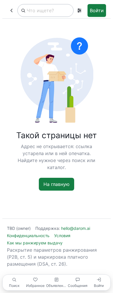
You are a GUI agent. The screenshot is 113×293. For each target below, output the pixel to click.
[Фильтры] (79, 10)
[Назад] (11, 10)
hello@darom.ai (75, 228)
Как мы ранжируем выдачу (35, 242)
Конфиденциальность (28, 235)
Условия (62, 235)
